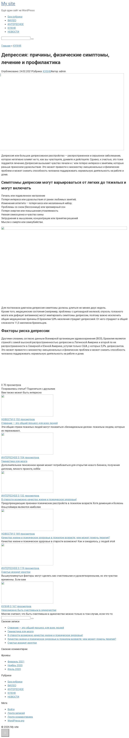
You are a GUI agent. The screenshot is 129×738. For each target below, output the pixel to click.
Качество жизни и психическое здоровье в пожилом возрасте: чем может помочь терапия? (55, 537)
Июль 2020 (14, 669)
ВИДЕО (12, 20)
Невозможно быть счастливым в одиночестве (28, 610)
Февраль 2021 (16, 661)
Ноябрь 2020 (15, 665)
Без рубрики (15, 16)
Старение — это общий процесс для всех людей (29, 423)
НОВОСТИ (13, 31)
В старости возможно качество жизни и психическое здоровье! (39, 499)
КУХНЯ (12, 28)
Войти (11, 709)
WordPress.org (16, 720)
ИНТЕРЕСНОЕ (16, 24)
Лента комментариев (20, 716)
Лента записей (16, 713)
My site (8, 3)
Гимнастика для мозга (14, 461)
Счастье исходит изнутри (15, 571)
